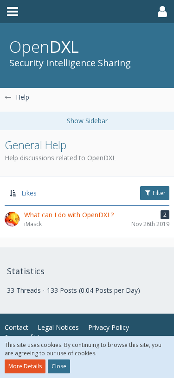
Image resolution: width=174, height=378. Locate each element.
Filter (158, 193)
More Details (25, 366)
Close (59, 366)
